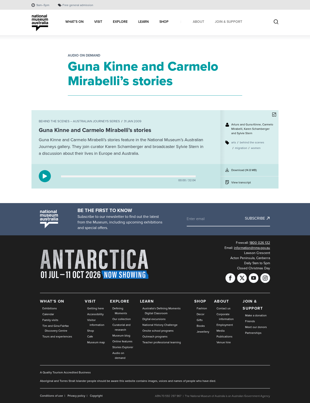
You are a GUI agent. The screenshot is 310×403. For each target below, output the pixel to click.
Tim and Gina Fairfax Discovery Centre (55, 328)
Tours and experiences (57, 336)
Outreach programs (155, 336)
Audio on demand (84, 55)
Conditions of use (51, 396)
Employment (225, 325)
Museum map (96, 342)
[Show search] (276, 22)
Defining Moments (119, 310)
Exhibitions (49, 308)
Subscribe (255, 218)
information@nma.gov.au (252, 247)
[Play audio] (45, 176)
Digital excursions (154, 319)
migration (241, 148)
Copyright (96, 396)
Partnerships (253, 333)
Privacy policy (76, 396)
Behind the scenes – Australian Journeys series (79, 121)
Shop (90, 331)
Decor (200, 314)
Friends (250, 321)
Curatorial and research (121, 327)
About (221, 301)
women (256, 148)
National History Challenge (160, 325)
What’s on (52, 301)
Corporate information (225, 316)
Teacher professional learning (161, 342)
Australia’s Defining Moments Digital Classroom (161, 310)
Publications (224, 336)
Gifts (200, 320)
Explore (119, 301)
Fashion (202, 308)
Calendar (48, 314)
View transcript (241, 182)
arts (233, 142)
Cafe (90, 336)
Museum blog (121, 335)
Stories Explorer (122, 347)
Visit (90, 301)
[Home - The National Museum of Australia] (39, 23)
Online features (122, 341)
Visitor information (95, 322)
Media (221, 331)
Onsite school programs (158, 331)
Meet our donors (256, 327)
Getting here (95, 308)
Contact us (224, 308)
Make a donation (256, 315)
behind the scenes (252, 142)
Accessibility (95, 314)
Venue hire (224, 342)
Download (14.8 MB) (244, 172)
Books (201, 326)
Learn (147, 301)
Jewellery (203, 331)
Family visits (50, 320)
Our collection (121, 319)
